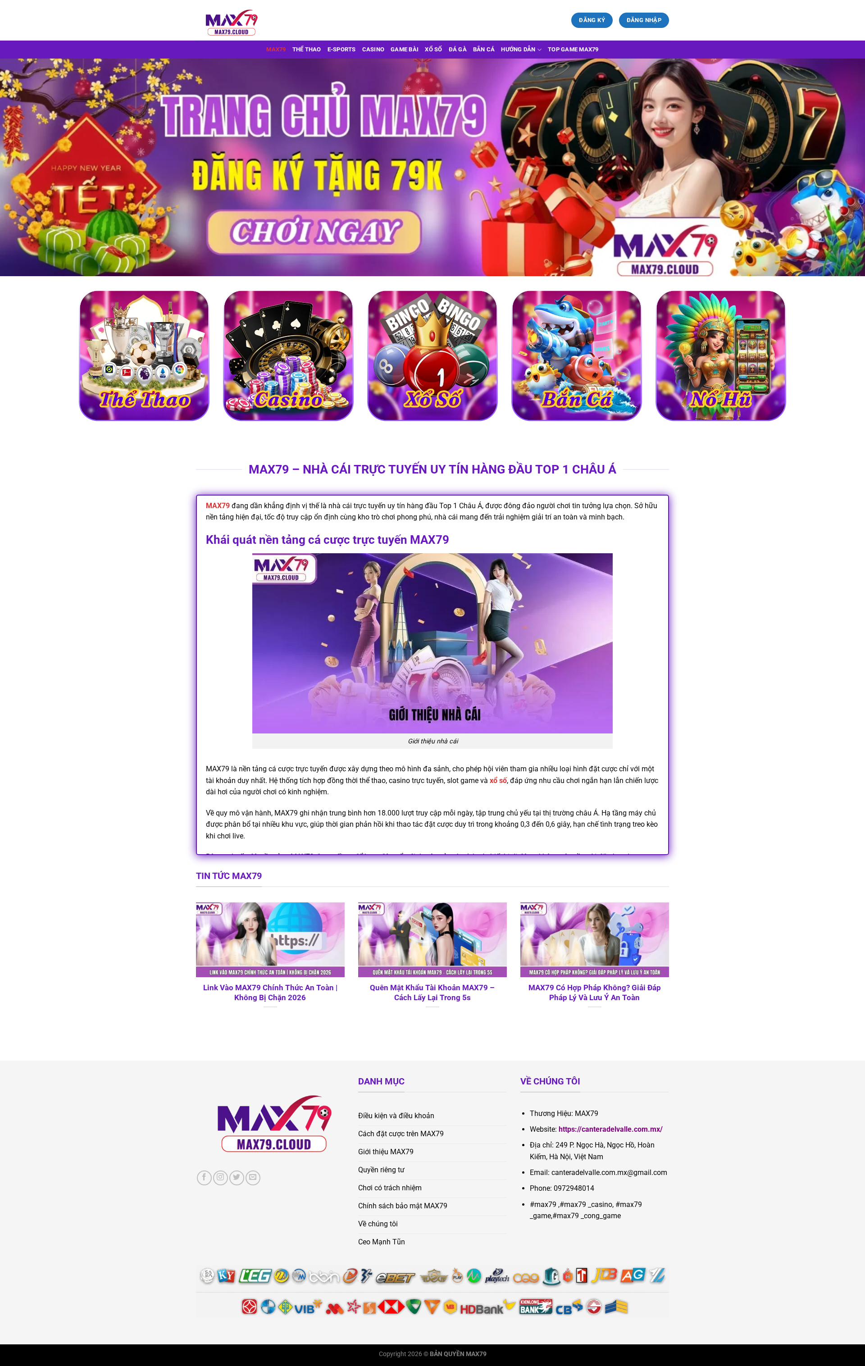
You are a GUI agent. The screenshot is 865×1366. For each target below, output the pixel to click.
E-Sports (342, 49)
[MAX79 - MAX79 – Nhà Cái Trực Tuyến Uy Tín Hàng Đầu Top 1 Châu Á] (241, 20)
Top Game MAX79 (573, 49)
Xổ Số (433, 49)
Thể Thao (306, 49)
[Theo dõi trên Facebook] (204, 1177)
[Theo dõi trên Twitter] (236, 1177)
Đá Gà (458, 49)
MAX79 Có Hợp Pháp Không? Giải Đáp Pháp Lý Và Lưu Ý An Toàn (594, 993)
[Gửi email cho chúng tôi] (253, 1177)
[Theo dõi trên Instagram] (220, 1177)
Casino (373, 49)
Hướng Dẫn (518, 49)
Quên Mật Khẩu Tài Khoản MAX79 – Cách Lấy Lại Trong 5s (432, 993)
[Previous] (194, 967)
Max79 (276, 49)
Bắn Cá (484, 49)
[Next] (671, 967)
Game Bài (405, 49)
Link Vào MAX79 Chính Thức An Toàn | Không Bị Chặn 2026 (270, 993)
